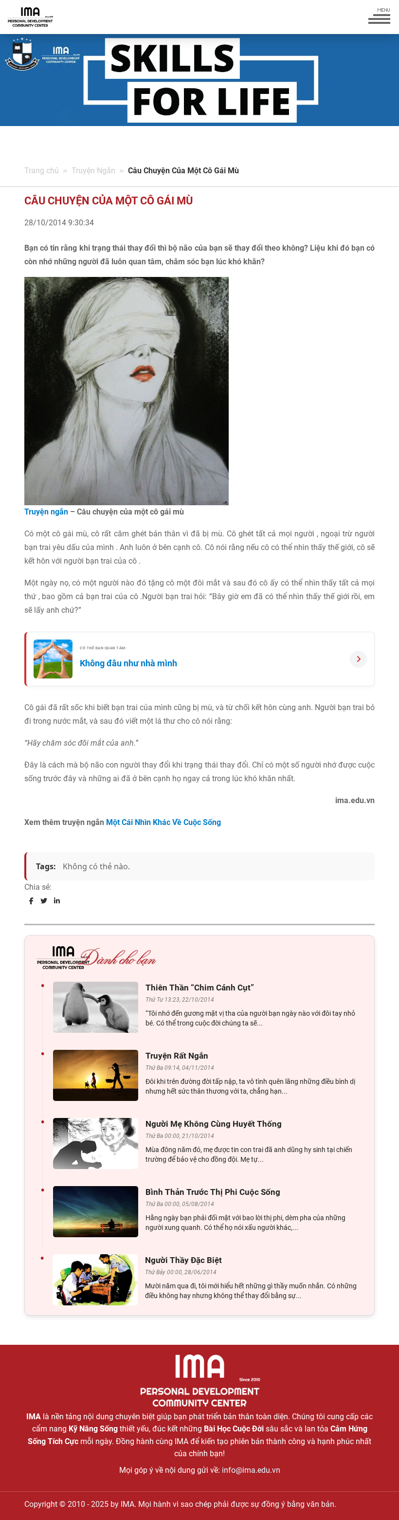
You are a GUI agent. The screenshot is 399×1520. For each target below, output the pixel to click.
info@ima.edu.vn (251, 1470)
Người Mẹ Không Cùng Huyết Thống (213, 1124)
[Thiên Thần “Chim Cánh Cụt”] (98, 1007)
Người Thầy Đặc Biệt (183, 1260)
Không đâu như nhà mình (128, 663)
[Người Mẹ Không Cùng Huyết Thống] (98, 1143)
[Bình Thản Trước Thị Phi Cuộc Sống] (98, 1211)
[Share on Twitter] (43, 901)
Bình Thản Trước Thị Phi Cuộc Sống (212, 1192)
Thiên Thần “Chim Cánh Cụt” (199, 987)
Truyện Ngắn (93, 170)
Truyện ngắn (46, 511)
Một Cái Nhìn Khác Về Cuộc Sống (163, 822)
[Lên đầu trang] (375, 1495)
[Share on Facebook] (31, 901)
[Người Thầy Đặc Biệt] (97, 1279)
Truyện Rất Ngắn (176, 1056)
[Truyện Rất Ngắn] (98, 1075)
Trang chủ (41, 170)
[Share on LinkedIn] (57, 901)
